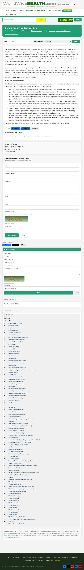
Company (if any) (10, 173)
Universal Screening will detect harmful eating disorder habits (24, 472)
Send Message (11, 235)
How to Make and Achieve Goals (17, 393)
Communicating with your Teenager (17, 360)
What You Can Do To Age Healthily (17, 516)
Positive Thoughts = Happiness (16, 430)
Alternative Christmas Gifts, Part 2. (17, 341)
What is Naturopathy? (14, 503)
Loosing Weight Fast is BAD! (16, 409)
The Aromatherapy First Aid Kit (16, 451)
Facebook (16, 128)
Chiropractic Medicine (14, 356)
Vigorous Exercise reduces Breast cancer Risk (20, 479)
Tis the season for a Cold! (15, 467)
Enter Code (7, 285)
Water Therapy (12, 481)
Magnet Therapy (13, 411)
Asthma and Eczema (14, 346)
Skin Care (11, 447)
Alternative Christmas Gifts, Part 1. (17, 339)
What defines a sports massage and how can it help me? (23, 489)
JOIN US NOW (67, 10)
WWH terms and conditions (11, 537)
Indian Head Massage (14, 400)
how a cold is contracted (11, 34)
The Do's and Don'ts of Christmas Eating (19, 453)
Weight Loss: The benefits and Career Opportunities (21, 486)
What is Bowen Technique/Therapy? (17, 491)
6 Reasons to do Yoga (14, 325)
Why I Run (11, 521)
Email (35, 128)
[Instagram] (72, 566)
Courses (21, 10)
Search (76, 41)
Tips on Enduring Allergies (15, 463)
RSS (58, 560)
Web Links (65, 557)
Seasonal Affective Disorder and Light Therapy (20, 442)
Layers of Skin (12, 404)
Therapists (13, 10)
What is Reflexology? (14, 512)
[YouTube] (80, 566)
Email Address (8, 259)
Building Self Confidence (14, 351)
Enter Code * (8, 226)
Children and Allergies (14, 353)
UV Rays (11, 477)
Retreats (58, 10)
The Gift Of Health (13, 456)
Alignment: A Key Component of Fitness (18, 337)
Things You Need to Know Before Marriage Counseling (22, 460)
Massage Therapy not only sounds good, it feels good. (22, 419)
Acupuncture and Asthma (15, 332)
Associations (32, 557)
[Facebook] (64, 566)
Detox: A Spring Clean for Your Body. (18, 367)
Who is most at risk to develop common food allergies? (22, 519)
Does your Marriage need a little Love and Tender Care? (22, 370)
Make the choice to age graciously (17, 414)
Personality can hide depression (16, 428)
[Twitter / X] (68, 566)
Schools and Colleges (33, 10)
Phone (6, 204)
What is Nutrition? (13, 507)
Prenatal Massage (13, 437)
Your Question (8, 265)
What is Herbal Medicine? (15, 496)
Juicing (10, 402)
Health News (56, 557)
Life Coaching (12, 407)
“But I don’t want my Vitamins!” (16, 523)
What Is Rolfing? (13, 514)
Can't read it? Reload (9, 283)
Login (78, 19)
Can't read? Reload (9, 223)
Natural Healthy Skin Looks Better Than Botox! (20, 426)
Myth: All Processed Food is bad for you (18, 423)
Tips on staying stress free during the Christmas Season (23, 465)
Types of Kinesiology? (14, 470)
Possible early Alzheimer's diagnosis (17, 433)
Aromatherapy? (12, 344)
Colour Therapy (12, 358)
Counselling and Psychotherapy (16, 363)
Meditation (11, 421)
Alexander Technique (14, 335)
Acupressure (12, 328)
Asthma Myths (12, 348)
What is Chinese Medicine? (15, 493)
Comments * (8, 181)
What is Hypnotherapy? (14, 498)
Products (44, 10)
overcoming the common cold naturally (59, 31)
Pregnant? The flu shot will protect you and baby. (21, 435)
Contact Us (74, 557)
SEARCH (40, 19)
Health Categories (11, 14)
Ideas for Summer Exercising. (16, 397)
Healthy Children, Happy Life (16, 381)
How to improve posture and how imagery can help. (21, 391)
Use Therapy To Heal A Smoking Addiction (19, 474)
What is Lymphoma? (14, 500)
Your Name (7, 253)
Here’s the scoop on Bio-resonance (17, 384)
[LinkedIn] (76, 566)
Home (7, 10)
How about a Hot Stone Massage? (17, 388)
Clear (77, 292)
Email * (7, 196)
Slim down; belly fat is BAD (15, 449)
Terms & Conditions (29, 560)
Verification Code (10, 212)
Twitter (16, 244)
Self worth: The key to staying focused (18, 444)
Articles (51, 10)
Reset (23, 235)
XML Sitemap (49, 560)
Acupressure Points (13, 330)
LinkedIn (26, 128)
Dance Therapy (12, 365)
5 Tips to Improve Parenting (15, 323)
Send (38, 292)
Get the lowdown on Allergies (16, 377)
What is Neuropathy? (14, 505)
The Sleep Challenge (14, 458)
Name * (7, 166)
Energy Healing (12, 374)
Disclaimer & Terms (36, 31)
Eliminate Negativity (13, 372)
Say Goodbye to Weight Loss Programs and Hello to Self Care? (24, 440)
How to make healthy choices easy (17, 395)
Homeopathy (12, 386)
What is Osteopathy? (14, 510)
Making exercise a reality (15, 416)
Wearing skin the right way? (15, 484)
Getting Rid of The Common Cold (17, 379)
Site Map (40, 560)
